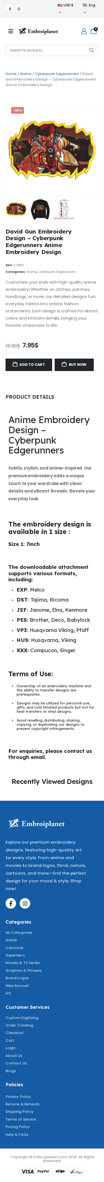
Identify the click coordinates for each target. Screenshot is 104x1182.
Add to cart (32, 364)
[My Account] (83, 31)
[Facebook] (10, 9)
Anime (26, 73)
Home (11, 73)
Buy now (78, 364)
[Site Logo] (39, 31)
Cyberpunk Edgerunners (57, 73)
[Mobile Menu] (10, 31)
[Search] (92, 50)
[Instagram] (19, 9)
